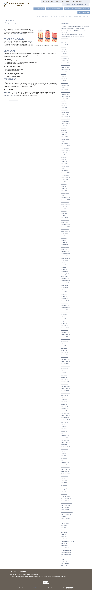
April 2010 (64, 485)
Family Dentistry (65, 518)
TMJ (62, 559)
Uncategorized (65, 563)
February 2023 (65, 139)
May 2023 (64, 132)
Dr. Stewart (64, 516)
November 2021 (65, 172)
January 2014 (64, 384)
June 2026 (63, 49)
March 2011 (64, 460)
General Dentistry (65, 523)
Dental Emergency (66, 505)
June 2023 (63, 130)
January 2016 (64, 330)
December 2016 (65, 305)
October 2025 (65, 67)
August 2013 (64, 395)
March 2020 (64, 217)
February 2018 (65, 274)
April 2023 (64, 134)
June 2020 (63, 211)
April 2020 (64, 215)
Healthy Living (65, 530)
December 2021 (65, 170)
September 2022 (65, 150)
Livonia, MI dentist (17, 33)
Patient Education (13, 100)
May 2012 (64, 428)
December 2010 (65, 467)
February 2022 (65, 166)
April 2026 (64, 53)
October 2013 (65, 390)
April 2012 (64, 431)
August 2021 (64, 179)
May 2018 (64, 267)
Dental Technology (66, 514)
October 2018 (65, 256)
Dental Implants (65, 509)
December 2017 (65, 278)
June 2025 (63, 76)
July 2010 (63, 478)
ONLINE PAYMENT (84, 12)
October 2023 (65, 121)
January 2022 (64, 168)
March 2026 (64, 56)
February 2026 (65, 58)
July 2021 (63, 181)
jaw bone (30, 41)
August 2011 (64, 449)
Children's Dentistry (66, 496)
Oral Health (64, 539)
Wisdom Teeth (65, 565)
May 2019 (64, 240)
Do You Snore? (39, 9)
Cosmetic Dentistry (66, 500)
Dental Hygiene (65, 507)
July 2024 (63, 101)
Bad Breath (64, 494)
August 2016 (64, 314)
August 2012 (64, 422)
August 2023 (64, 125)
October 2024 (65, 94)
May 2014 (64, 375)
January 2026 (64, 60)
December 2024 (65, 89)
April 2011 (64, 458)
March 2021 (64, 190)
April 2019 (64, 242)
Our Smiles (77, 16)
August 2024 (64, 98)
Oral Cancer (64, 536)
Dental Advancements (66, 503)
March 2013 (64, 406)
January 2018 (64, 276)
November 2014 (65, 361)
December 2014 (65, 359)
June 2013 (63, 399)
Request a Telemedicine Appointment (77, 9)
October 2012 (65, 417)
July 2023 (63, 128)
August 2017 (64, 287)
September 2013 (65, 393)
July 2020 (63, 208)
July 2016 (63, 316)
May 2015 (64, 348)
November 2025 (65, 65)
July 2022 (63, 154)
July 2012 (63, 424)
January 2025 (64, 87)
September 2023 (65, 123)
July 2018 (63, 262)
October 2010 (65, 471)
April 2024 (64, 107)
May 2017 (64, 294)
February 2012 (65, 435)
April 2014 (64, 377)
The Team (44, 16)
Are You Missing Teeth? (54, 9)
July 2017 (63, 289)
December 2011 (65, 440)
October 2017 (65, 283)
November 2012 (65, 415)
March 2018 (64, 271)
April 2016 (64, 323)
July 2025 (63, 74)
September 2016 (65, 312)
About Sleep (64, 491)
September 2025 (65, 69)
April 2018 (64, 269)
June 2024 (63, 103)
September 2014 (65, 366)
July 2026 (63, 47)
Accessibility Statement (36, 587)
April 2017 (64, 296)
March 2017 (64, 298)
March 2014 (64, 379)
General (63, 521)
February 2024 (65, 112)
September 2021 (65, 177)
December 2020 (65, 197)
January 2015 (64, 357)
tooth (5, 30)
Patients (69, 16)
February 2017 (65, 300)
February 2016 (65, 327)
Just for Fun (64, 532)
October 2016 (65, 309)
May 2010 (64, 482)
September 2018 (65, 258)
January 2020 (64, 222)
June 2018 (63, 265)
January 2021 (64, 195)
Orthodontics (64, 543)
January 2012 (64, 437)
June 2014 (63, 372)
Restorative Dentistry (66, 552)
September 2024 (65, 96)
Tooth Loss (64, 561)
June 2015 (63, 345)
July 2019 (63, 235)
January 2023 (64, 141)
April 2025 (64, 80)
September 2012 (65, 419)
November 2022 (65, 145)
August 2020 (64, 206)
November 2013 (65, 388)
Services (62, 16)
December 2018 (65, 251)
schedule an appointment (11, 95)
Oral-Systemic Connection (67, 541)
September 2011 (65, 446)
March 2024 (64, 110)
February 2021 (65, 193)
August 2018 (64, 260)
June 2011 (63, 453)
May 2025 (64, 78)
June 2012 (63, 426)
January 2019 (64, 249)
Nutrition (63, 534)
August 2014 (64, 368)
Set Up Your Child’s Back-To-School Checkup (72, 28)
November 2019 (65, 226)
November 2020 (65, 199)
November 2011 (65, 442)
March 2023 (64, 136)
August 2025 (64, 71)
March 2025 (64, 83)
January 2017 (64, 303)
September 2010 (65, 473)
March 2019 (64, 244)
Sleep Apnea (64, 556)
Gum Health (64, 525)
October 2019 (65, 229)
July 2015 (63, 343)
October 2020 (65, 202)
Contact (86, 16)
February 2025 (65, 85)
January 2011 (64, 464)
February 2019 (65, 247)
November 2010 (65, 469)
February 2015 (65, 354)
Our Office (53, 16)
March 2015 (64, 352)
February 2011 (65, 462)
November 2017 (65, 280)
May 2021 (64, 186)
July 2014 (63, 370)
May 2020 (64, 213)
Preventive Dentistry (66, 550)
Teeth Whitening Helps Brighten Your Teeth (72, 34)
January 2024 (64, 114)
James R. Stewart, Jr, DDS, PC (11, 92)
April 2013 (64, 404)
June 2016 (63, 318)
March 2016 (64, 325)
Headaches (64, 527)
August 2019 (64, 233)
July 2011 (63, 451)
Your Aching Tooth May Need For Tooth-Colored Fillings (75, 26)
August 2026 (64, 44)
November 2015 (65, 334)
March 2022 (64, 163)
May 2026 (64, 51)
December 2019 (65, 224)
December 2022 (65, 143)
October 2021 (65, 175)
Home (38, 16)
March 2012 (64, 433)
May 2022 (64, 159)
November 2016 (65, 307)
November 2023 (65, 119)
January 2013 (64, 410)
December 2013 (65, 386)
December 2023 (65, 116)
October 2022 (65, 148)
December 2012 (65, 413)
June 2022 (63, 157)
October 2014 (65, 363)
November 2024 (65, 92)
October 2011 (65, 444)
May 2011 (64, 455)
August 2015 (64, 341)
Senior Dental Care (66, 554)
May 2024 (64, 105)
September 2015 (65, 339)
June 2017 (63, 291)
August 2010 (64, 476)
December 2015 (65, 332)
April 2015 (64, 350)
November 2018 (65, 253)
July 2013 (63, 397)
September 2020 (65, 204)
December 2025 (65, 62)
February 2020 (65, 220)
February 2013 (65, 408)
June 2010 (63, 480)
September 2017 (65, 285)
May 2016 (64, 321)
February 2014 (65, 381)
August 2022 (64, 152)
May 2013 (64, 401)
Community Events (66, 498)
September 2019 (65, 231)
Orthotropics (64, 545)
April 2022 (64, 161)
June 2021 (63, 184)
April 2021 (64, 188)
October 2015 (65, 336)
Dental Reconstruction (67, 512)
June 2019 (63, 238)
